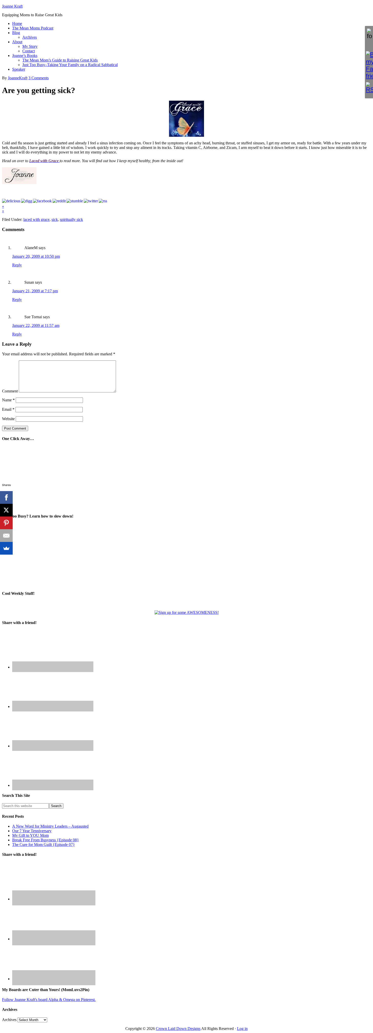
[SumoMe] (6, 548)
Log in (242, 1028)
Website (8, 419)
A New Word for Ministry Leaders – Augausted (50, 826)
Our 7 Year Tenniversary (32, 831)
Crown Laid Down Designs (178, 1028)
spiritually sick (71, 219)
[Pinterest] (6, 522)
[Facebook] (6, 497)
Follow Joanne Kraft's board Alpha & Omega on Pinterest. (49, 999)
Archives (9, 1019)
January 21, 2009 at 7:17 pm (35, 291)
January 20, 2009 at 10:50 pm (36, 256)
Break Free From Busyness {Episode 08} (45, 840)
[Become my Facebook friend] (369, 65)
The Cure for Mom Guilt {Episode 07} (43, 844)
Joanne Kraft (12, 6)
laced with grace (36, 219)
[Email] (6, 535)
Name (8, 400)
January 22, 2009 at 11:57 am (35, 325)
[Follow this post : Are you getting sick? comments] (103, 201)
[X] (6, 510)
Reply (17, 265)
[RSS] (369, 87)
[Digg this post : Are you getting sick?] (26, 201)
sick (55, 219)
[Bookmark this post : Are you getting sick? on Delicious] (11, 201)
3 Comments (38, 78)
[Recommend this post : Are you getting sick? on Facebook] (42, 201)
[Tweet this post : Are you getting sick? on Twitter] (91, 201)
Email (8, 409)
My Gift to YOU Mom (30, 835)
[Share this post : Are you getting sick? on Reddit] (59, 201)
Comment (10, 391)
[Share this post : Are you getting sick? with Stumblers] (74, 201)
